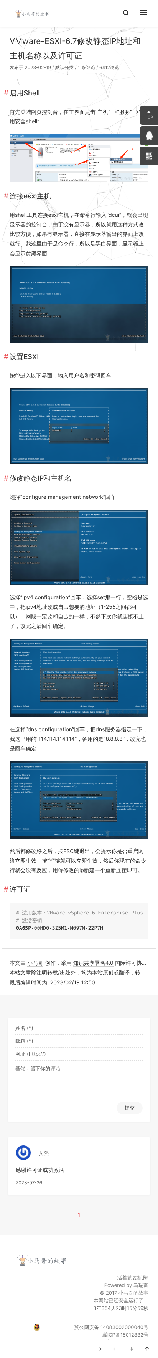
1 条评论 (86, 67)
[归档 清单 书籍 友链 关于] (147, 13)
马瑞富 (140, 1285)
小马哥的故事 (133, 1293)
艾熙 (44, 1153)
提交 (130, 1108)
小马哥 (35, 963)
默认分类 (64, 67)
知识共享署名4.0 (93, 963)
